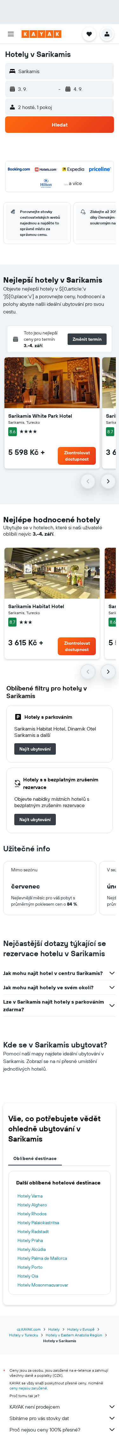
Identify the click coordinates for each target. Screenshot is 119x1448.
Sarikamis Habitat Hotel (36, 606)
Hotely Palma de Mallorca (42, 1258)
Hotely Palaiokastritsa (38, 1222)
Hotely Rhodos (31, 1214)
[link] (35, 749)
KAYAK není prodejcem (35, 1406)
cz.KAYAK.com (29, 1329)
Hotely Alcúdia (31, 1249)
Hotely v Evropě (81, 1329)
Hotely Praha (30, 1240)
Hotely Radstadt (33, 1231)
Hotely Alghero (32, 1205)
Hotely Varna (30, 1196)
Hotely (54, 1329)
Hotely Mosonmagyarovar (42, 1285)
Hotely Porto (30, 1267)
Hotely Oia (27, 1276)
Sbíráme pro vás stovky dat (39, 1418)
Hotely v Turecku (23, 1335)
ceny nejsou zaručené (28, 1388)
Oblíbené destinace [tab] (35, 1158)
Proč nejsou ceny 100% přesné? (45, 1429)
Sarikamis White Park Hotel (40, 416)
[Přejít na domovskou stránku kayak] (41, 34)
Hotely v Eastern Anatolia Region (74, 1335)
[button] (11, 34)
